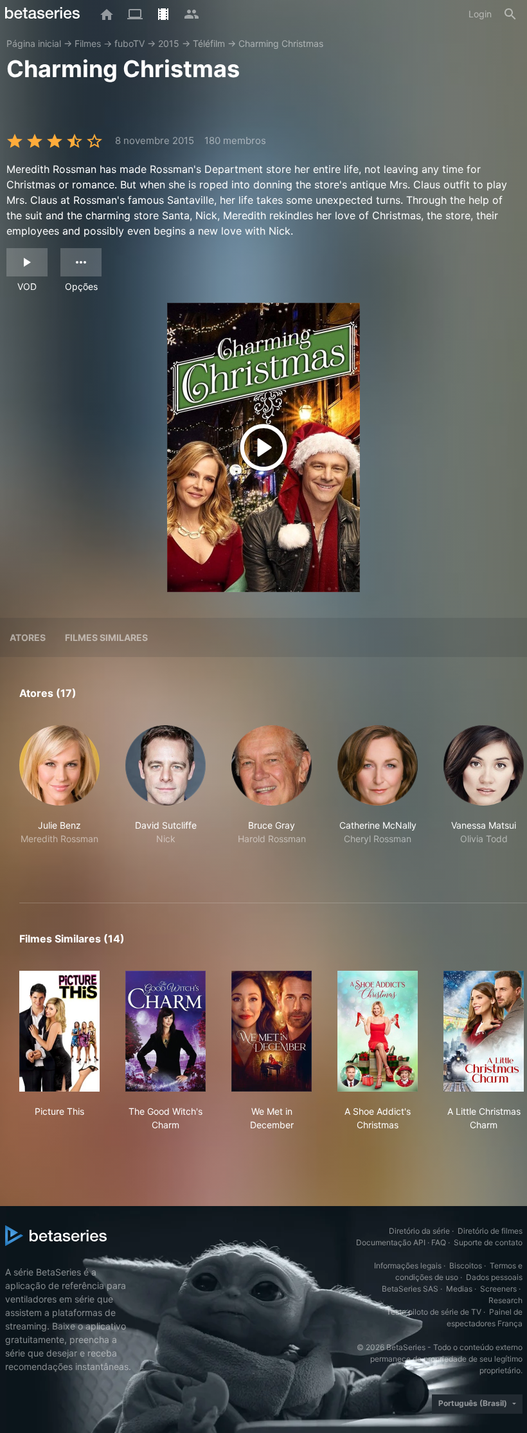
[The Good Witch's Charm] (165, 1031)
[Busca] (510, 14)
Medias (459, 1288)
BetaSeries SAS (410, 1288)
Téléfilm (209, 43)
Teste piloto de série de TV (433, 1312)
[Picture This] (59, 1031)
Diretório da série (419, 1231)
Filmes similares (106, 637)
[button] (59, 798)
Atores (28, 637)
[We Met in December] (271, 1031)
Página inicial (33, 43)
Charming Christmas (280, 43)
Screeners (498, 1288)
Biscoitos (465, 1265)
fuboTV (129, 43)
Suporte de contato (488, 1242)
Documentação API (390, 1242)
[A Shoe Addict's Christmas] (377, 1031)
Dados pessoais (494, 1277)
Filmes (88, 43)
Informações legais (408, 1265)
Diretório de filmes (490, 1231)
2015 (168, 43)
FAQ (438, 1242)
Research (505, 1300)
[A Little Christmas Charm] (483, 1031)
